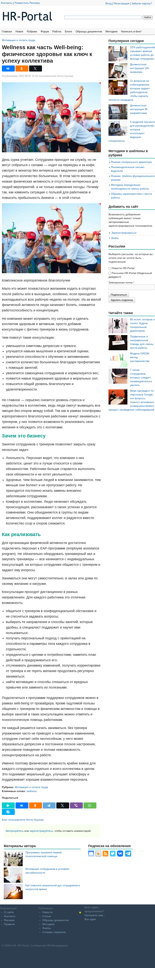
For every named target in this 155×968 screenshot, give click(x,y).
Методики (111, 31)
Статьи (46, 916)
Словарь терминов (54, 932)
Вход (108, 3)
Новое (19, 31)
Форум (45, 31)
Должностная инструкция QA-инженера (140, 68)
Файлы (46, 928)
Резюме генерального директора (131, 161)
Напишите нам (93, 915)
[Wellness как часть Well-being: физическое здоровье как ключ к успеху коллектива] (51, 117)
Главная (7, 31)
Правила (9, 924)
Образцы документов (89, 31)
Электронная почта (121, 282)
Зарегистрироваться (123, 232)
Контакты (6, 2)
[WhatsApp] (90, 805)
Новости (47, 912)
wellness (31, 791)
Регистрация (121, 3)
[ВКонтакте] (8, 68)
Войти (115, 238)
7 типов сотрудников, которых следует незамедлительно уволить (141, 377)
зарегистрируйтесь (41, 830)
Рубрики (32, 31)
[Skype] (8, 812)
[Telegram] (49, 805)
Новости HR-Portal (123, 268)
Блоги (68, 31)
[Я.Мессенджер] (8, 805)
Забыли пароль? (142, 3)
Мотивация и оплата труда (18, 40)
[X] (35, 68)
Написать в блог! (131, 31)
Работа (56, 31)
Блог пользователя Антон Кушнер (23, 819)
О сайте (9, 912)
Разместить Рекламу (27, 2)
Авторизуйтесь (15, 830)
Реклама (9, 920)
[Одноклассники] (22, 68)
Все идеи (90, 919)
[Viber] (76, 805)
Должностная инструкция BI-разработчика (139, 109)
